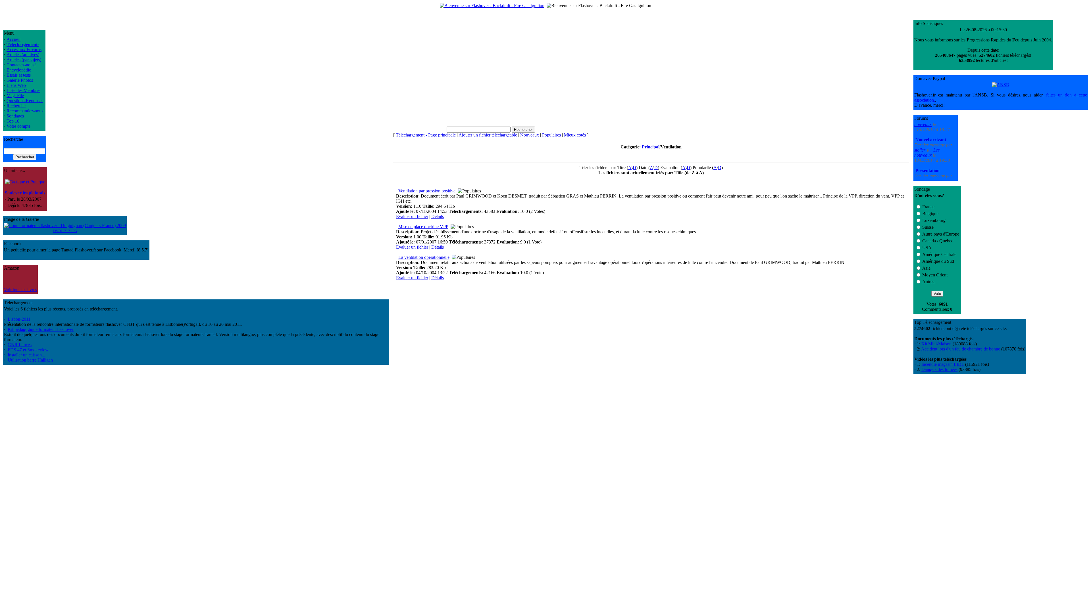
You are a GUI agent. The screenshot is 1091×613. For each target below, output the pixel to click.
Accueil (13, 39)
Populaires (551, 135)
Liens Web (16, 85)
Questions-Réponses (25, 100)
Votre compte (18, 126)
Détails (437, 216)
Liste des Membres (23, 90)
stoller (920, 131)
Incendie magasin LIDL (942, 364)
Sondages (15, 116)
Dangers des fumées (939, 369)
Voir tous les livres (20, 289)
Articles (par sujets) (24, 59)
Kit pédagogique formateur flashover (41, 329)
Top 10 (13, 121)
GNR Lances (20, 344)
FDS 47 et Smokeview (28, 349)
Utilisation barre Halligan (30, 360)
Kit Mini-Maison (936, 343)
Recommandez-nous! (26, 110)
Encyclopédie (19, 70)
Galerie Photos (20, 80)
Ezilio (920, 161)
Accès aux (24, 49)
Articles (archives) (23, 54)
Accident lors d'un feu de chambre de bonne (960, 349)
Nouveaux (529, 135)
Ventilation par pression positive (426, 190)
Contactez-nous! (21, 64)
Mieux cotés (575, 135)
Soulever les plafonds (25, 192)
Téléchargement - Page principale (426, 135)
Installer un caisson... (26, 354)
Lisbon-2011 (19, 319)
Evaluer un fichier (412, 216)
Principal (650, 146)
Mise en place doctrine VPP (423, 226)
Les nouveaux (927, 134)
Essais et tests (19, 75)
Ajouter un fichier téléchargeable (488, 135)
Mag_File (15, 95)
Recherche (16, 105)
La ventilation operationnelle (423, 257)
